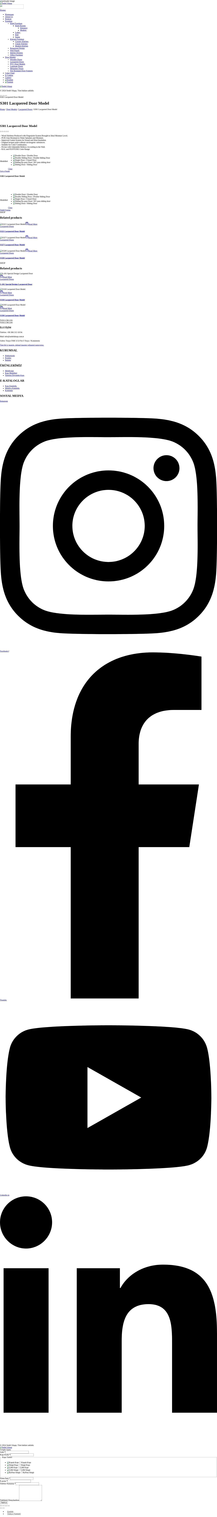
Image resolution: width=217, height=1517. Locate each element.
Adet (2, 1452)
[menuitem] (9, 80)
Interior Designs (16, 53)
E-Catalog (9, 75)
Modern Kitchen (21, 46)
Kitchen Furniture (17, 39)
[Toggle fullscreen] (4, 1505)
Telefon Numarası (8, 1484)
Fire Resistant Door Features (21, 71)
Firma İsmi (5, 1478)
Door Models (10, 57)
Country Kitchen (21, 41)
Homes (3, 10)
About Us (9, 17)
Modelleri (4, 161)
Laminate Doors (16, 66)
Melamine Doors (16, 68)
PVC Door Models (17, 64)
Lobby (17, 32)
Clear (10, 169)
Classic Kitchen (21, 44)
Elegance (23, 28)
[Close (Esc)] (9, 1505)
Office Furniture (16, 55)
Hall (16, 35)
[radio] (31, 156)
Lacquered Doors (17, 62)
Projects (8, 19)
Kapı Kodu (5, 1455)
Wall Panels (14, 50)
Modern (23, 30)
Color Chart (9, 73)
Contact (8, 78)
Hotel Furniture (16, 23)
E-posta (4, 1481)
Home (2, 109)
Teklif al (4, 1503)
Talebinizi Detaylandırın (9, 1500)
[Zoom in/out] (1, 1505)
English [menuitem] (10, 1511)
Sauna (17, 37)
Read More (32, 224)
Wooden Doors (16, 59)
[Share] (6, 1505)
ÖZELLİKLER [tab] (6, 320)
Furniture (8, 21)
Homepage (9, 14)
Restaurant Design (17, 48)
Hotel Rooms (20, 26)
